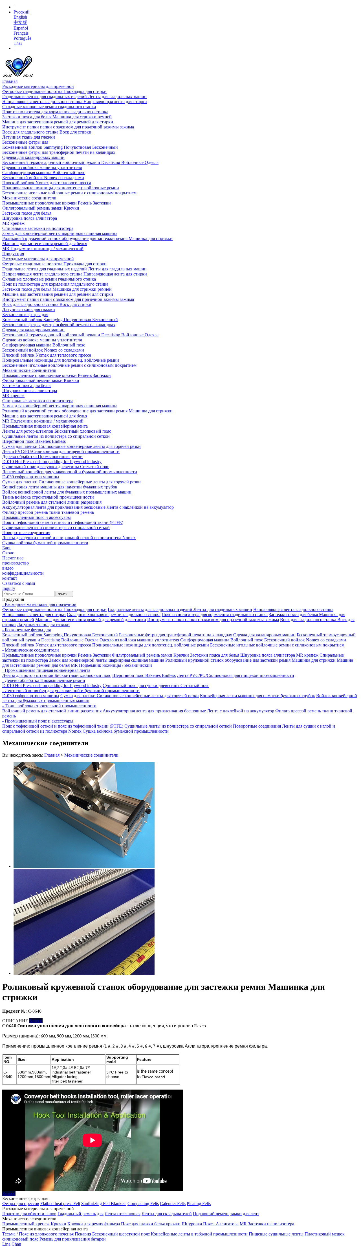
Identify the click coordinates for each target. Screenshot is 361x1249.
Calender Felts (173, 1203)
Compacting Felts (143, 1203)
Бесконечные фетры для (25, 142)
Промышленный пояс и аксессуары (36, 517)
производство (15, 563)
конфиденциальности (23, 573)
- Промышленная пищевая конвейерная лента (46, 670)
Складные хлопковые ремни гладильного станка (49, 106)
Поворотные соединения (26, 532)
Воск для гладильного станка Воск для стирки (46, 132)
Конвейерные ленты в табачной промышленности (199, 1234)
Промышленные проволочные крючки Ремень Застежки (56, 203)
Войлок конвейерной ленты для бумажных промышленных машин (66, 492)
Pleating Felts (199, 1203)
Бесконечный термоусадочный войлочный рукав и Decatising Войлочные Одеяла (80, 162)
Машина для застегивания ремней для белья (44, 243)
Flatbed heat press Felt (60, 1203)
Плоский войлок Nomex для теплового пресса (46, 182)
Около (8, 552)
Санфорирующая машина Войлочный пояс (43, 172)
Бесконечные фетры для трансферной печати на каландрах (58, 152)
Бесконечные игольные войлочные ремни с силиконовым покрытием (69, 192)
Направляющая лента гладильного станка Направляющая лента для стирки (74, 101)
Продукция (13, 253)
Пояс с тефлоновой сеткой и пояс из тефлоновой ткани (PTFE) (62, 522)
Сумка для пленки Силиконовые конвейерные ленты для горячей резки (71, 446)
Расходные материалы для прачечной (38, 86)
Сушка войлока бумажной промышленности (45, 542)
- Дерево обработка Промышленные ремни (43, 680)
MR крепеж (13, 223)
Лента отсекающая (122, 1213)
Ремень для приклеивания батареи (72, 1239)
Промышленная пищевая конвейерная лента (45, 426)
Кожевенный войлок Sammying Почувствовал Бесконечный (60, 147)
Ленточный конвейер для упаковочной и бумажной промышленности (69, 471)
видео (8, 568)
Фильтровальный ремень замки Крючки (40, 208)
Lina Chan (11, 1244)
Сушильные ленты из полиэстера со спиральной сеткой (56, 436)
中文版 (20, 22)
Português (22, 38)
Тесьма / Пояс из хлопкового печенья (38, 1234)
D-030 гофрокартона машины (30, 476)
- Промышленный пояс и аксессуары (37, 721)
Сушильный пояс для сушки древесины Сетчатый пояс (55, 466)
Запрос (36, 1020)
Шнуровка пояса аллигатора (29, 218)
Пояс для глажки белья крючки (150, 1223)
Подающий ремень (211, 1213)
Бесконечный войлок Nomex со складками (43, 177)
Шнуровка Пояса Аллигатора (210, 1223)
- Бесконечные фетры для (26, 629)
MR (243, 1223)
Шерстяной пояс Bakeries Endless (34, 441)
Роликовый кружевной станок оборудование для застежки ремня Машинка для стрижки (87, 238)
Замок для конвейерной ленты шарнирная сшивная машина (59, 233)
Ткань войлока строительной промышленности (48, 497)
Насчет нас (12, 557)
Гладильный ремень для (81, 1213)
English (20, 17)
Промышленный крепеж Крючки (34, 1223)
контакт (9, 578)
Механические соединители (29, 197)
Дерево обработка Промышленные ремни (42, 456)
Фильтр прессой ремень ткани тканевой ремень (48, 512)
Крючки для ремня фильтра (93, 1223)
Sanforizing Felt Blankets (103, 1203)
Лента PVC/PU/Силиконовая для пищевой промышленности (61, 451)
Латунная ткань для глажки (28, 137)
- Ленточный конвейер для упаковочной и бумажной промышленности (71, 690)
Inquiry (8, 588)
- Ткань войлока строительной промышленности (49, 705)
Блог (6, 547)
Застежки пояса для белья (26, 213)
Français (21, 33)
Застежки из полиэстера (271, 1223)
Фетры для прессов (20, 1203)
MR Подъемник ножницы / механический (42, 248)
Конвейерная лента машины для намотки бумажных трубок (59, 487)
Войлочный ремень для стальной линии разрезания (52, 502)
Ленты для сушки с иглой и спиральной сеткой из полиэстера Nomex (69, 537)
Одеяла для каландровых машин (33, 157)
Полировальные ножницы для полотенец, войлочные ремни (60, 187)
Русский (22, 12)
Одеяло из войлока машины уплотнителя (42, 167)
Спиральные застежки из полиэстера (37, 228)
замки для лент (244, 1213)
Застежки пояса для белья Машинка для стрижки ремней (57, 116)
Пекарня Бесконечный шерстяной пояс (112, 1234)
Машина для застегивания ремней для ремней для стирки (57, 121)
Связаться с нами (18, 583)
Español (21, 28)
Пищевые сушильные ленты (276, 1234)
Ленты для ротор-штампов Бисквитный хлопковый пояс (56, 431)
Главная (9, 81)
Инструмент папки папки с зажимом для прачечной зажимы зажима (68, 127)
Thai (18, 43)
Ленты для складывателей (167, 1213)
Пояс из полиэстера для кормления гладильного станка (55, 111)
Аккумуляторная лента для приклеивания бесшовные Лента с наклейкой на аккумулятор (88, 507)
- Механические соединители (30, 650)
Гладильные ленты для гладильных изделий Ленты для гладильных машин (74, 96)
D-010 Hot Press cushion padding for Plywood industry (52, 461)
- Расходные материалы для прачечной (39, 604)
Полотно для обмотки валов (29, 1213)
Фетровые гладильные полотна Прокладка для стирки (54, 91)
